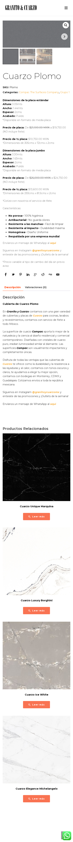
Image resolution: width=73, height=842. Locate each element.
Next (64, 36)
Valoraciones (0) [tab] (35, 287)
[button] (66, 25)
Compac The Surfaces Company (39, 92)
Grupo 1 (65, 92)
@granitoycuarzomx (45, 250)
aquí (53, 243)
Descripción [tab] (12, 287)
